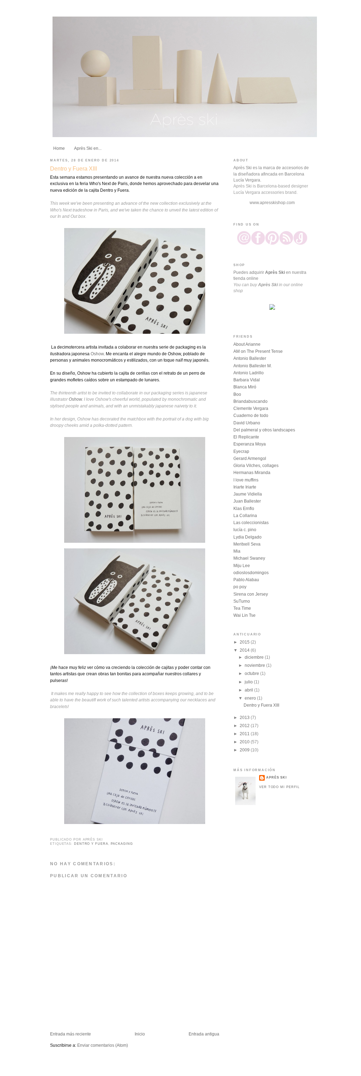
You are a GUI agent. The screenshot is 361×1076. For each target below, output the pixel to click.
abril (249, 690)
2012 (245, 726)
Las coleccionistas (251, 523)
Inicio (140, 1034)
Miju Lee (241, 566)
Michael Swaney (249, 558)
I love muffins (245, 480)
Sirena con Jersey (250, 594)
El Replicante (246, 437)
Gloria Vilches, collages (256, 465)
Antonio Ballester (249, 358)
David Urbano (246, 423)
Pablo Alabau (246, 580)
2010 (245, 742)
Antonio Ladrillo (248, 373)
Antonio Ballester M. (252, 366)
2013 (245, 717)
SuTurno (241, 601)
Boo (237, 394)
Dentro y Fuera (91, 844)
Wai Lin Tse (244, 615)
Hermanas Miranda (251, 473)
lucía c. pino (244, 530)
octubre (252, 673)
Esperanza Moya (249, 444)
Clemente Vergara (250, 408)
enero (251, 698)
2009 (245, 750)
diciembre (255, 657)
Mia (236, 551)
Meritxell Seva (247, 544)
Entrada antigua (204, 1034)
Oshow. (76, 399)
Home (59, 148)
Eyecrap (241, 451)
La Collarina (245, 516)
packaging (122, 844)
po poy (239, 587)
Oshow (97, 354)
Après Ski (276, 777)
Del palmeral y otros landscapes (264, 430)
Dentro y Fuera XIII (73, 168)
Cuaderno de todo (250, 415)
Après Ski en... (88, 148)
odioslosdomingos (251, 573)
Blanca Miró (244, 387)
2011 (245, 734)
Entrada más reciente (70, 1034)
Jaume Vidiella (247, 494)
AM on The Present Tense (258, 351)
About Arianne (247, 344)
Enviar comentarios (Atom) (102, 1045)
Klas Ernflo (243, 508)
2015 (245, 642)
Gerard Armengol (249, 458)
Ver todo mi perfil (279, 787)
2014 (245, 650)
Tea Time (242, 608)
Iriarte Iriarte (244, 487)
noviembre (255, 665)
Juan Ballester (247, 501)
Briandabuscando (250, 401)
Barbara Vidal (246, 380)
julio (249, 682)
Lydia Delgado (247, 537)
